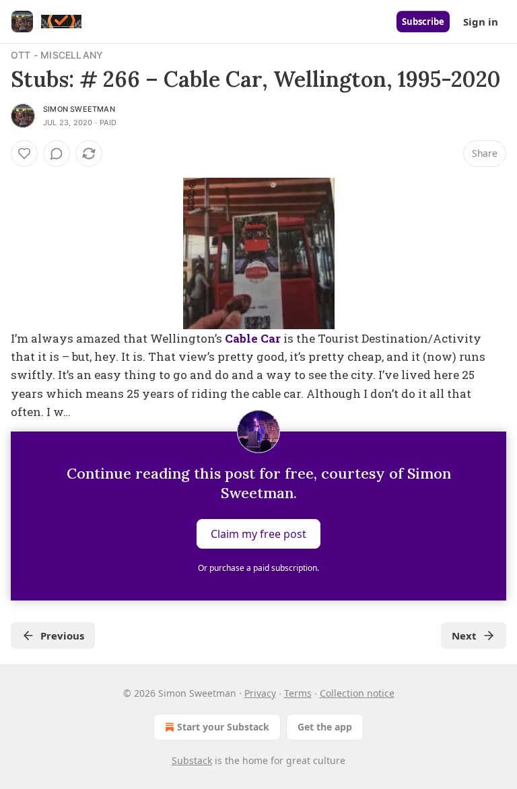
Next (464, 635)
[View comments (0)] (56, 153)
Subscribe (423, 21)
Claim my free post (258, 533)
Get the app (325, 726)
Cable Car (253, 338)
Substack (192, 760)
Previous (62, 635)
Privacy (260, 693)
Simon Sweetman (79, 109)
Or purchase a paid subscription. (258, 568)
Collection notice (357, 693)
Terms (298, 693)
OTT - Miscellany (57, 55)
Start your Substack (223, 726)
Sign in (480, 21)
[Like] (24, 153)
